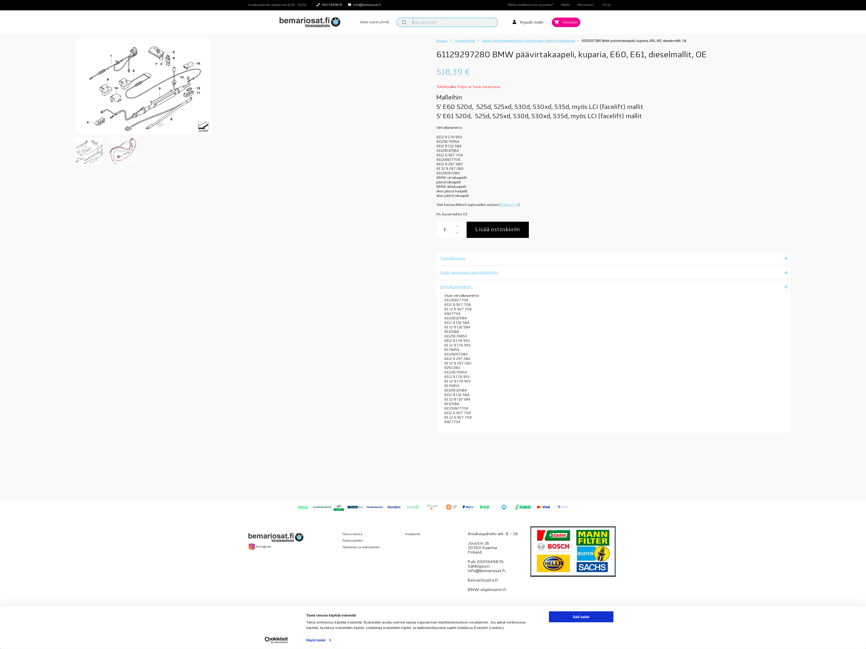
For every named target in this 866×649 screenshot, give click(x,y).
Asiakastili (412, 534)
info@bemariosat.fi (367, 5)
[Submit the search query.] (404, 22)
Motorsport (586, 5)
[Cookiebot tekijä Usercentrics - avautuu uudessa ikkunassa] (276, 640)
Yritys (606, 5)
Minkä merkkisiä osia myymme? (531, 5)
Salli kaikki (581, 617)
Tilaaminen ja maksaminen (361, 547)
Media (565, 5)
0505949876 (490, 562)
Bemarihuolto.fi (483, 581)
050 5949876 (332, 5)
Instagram (263, 546)
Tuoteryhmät (464, 41)
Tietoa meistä (352, 534)
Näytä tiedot (315, 640)
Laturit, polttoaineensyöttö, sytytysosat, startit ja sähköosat (528, 41)
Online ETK (509, 205)
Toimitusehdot (352, 541)
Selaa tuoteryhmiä (374, 22)
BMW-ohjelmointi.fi (487, 590)
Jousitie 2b (478, 544)
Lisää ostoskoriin (497, 229)
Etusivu (441, 41)
